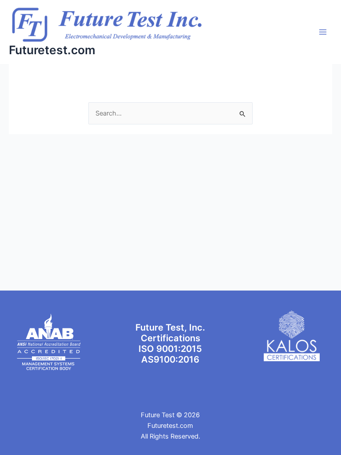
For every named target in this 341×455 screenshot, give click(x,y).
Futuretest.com (52, 50)
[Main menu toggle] (322, 32)
